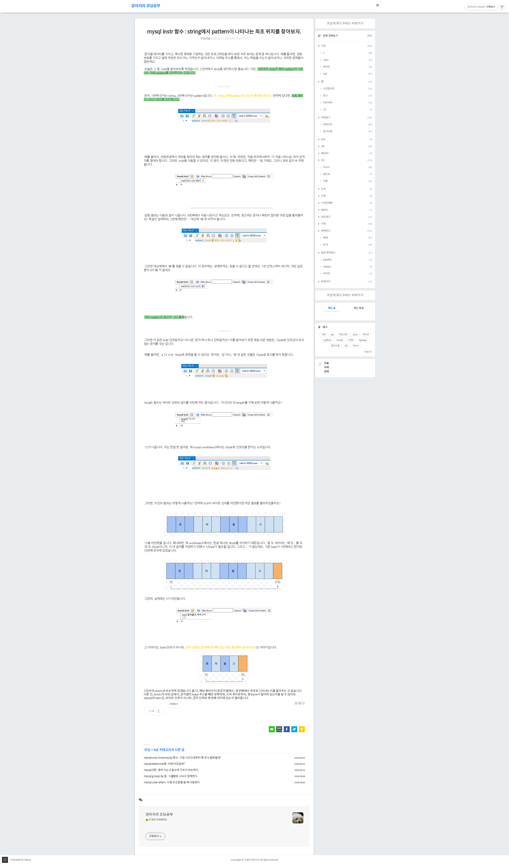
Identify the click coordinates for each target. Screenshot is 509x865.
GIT (346, 146)
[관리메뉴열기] (502, 7)
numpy (347, 266)
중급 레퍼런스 (346, 252)
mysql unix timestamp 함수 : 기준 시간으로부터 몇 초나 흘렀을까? (182, 757)
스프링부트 (347, 88)
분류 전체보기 (347, 35)
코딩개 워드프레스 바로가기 (345, 23)
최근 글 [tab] (331, 308)
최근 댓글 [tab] (359, 308)
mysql (339, 340)
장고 (347, 95)
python (327, 340)
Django (363, 340)
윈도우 (347, 174)
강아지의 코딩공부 (145, 6)
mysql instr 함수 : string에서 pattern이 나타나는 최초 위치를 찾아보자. (224, 32)
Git (346, 346)
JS (347, 109)
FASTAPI (347, 102)
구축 (346, 196)
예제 (347, 237)
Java (347, 59)
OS (346, 160)
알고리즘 (347, 131)
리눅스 (347, 167)
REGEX (346, 153)
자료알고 (346, 117)
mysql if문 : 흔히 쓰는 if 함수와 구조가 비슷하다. (171, 770)
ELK (346, 139)
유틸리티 (346, 281)
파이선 (347, 66)
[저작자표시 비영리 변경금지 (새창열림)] (299, 703)
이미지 (347, 273)
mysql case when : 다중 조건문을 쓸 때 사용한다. (172, 782)
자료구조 (347, 124)
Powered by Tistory (21, 860)
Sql (155, 750)
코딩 (147, 750)
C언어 (351, 340)
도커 (346, 189)
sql (332, 334)
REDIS (346, 210)
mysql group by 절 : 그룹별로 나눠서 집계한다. (171, 776)
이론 (347, 181)
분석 (347, 244)
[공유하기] (160, 711)
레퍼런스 (346, 230)
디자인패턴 (346, 203)
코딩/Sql (205, 38)
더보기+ (368, 352)
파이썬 (365, 334)
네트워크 (346, 217)
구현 (346, 223)
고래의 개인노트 (252, 860)
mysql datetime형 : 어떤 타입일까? (164, 764)
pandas (347, 259)
